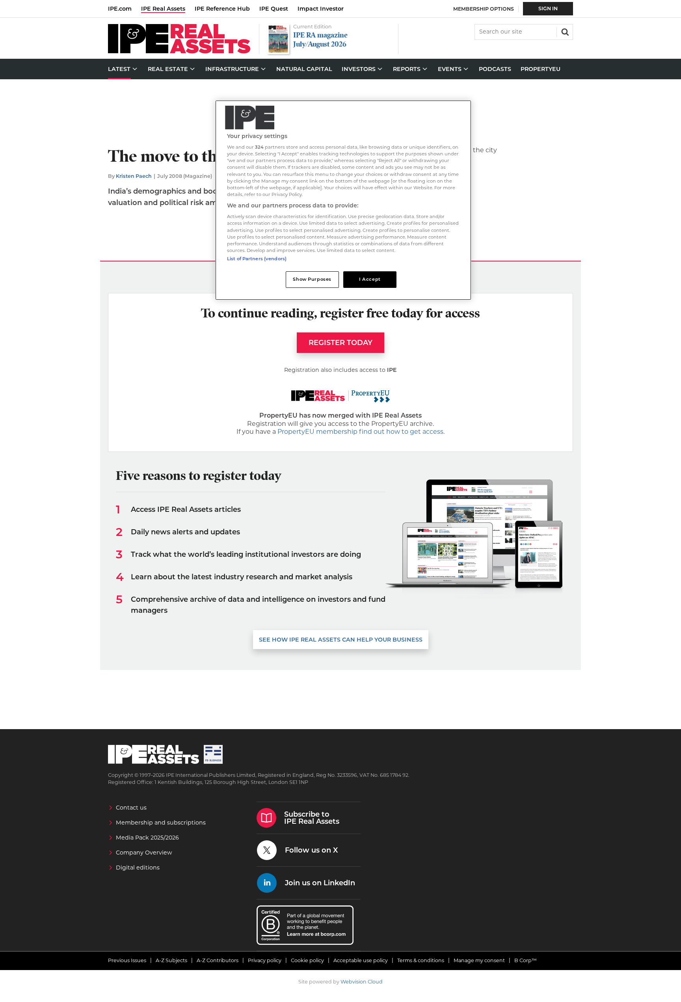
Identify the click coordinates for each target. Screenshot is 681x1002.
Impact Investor (321, 8)
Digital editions (138, 867)
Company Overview (144, 852)
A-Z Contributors (217, 960)
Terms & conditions (420, 960)
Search (564, 31)
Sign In (548, 8)
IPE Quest (273, 8)
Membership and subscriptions (161, 822)
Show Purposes (312, 279)
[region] (343, 200)
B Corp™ (525, 960)
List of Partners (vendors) (257, 258)
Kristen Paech (134, 176)
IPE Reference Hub (222, 8)
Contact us (131, 807)
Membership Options (483, 9)
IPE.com (120, 8)
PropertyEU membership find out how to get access (360, 431)
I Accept (370, 279)
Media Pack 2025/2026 (147, 837)
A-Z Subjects (171, 960)
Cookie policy (307, 960)
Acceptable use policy (360, 960)
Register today (340, 342)
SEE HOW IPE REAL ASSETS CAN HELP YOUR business (340, 639)
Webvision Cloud (361, 982)
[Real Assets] (179, 51)
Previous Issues (127, 960)
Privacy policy (264, 960)
